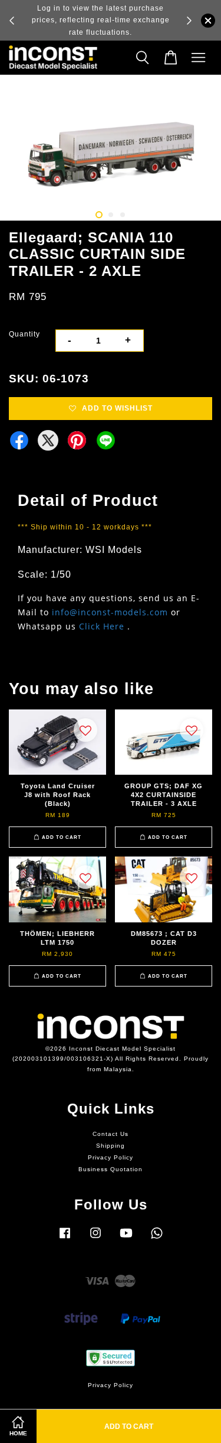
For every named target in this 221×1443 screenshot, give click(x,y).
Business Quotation (110, 1169)
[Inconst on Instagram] (95, 1239)
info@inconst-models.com (110, 612)
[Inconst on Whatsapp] (157, 1239)
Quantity (24, 334)
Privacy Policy (110, 1157)
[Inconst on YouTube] (126, 1239)
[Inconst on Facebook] (65, 1239)
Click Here (101, 626)
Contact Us (110, 1134)
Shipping (110, 1145)
